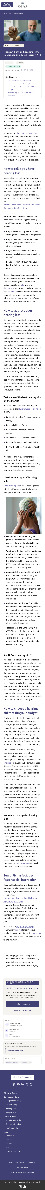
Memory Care (11, 1108)
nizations (25, 863)
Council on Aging (33, 409)
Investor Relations (13, 1151)
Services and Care (11, 1097)
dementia (7, 288)
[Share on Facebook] (21, 70)
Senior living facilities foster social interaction (20, 93)
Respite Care (11, 1112)
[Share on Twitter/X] (25, 70)
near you (18, 930)
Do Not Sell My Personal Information (22, 1172)
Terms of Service (22, 1167)
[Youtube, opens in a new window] (18, 1084)
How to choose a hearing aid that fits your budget (23, 88)
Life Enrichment (10, 1116)
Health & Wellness (18, 13)
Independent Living (13, 1101)
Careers (9, 1143)
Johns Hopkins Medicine (26, 133)
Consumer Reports (11, 485)
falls (22, 285)
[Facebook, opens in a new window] (13, 1084)
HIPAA (11, 1162)
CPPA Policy (32, 1162)
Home (5, 13)
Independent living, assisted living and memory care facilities (20, 900)
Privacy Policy (20, 1162)
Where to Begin (10, 1093)
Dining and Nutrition (13, 1124)
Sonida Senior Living (25, 926)
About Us (9, 1140)
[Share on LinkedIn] (28, 70)
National (22, 409)
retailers (7, 763)
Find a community (22, 1004)
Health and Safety (12, 1128)
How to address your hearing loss (20, 84)
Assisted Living (11, 1105)
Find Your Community (7, 5)
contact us (36, 933)
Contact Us (10, 1136)
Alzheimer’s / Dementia (12, 1062)
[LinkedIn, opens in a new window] (22, 1084)
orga (18, 863)
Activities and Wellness (14, 1120)
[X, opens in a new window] (27, 1084)
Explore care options (22, 1010)
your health (13, 291)
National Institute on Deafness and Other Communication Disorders (21, 206)
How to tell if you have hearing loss (20, 81)
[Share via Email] (31, 70)
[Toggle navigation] (41, 4)
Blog (10, 13)
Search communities (16, 1051)
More (6, 1132)
